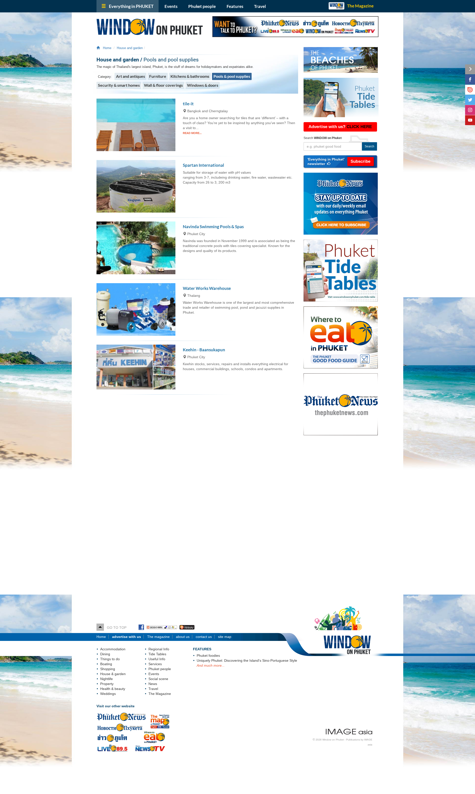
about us (183, 637)
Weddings (108, 694)
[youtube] (470, 120)
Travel (260, 6)
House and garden (130, 48)
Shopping (107, 669)
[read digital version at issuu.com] (470, 90)
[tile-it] (135, 125)
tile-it (188, 103)
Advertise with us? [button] (340, 126)
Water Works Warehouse (207, 288)
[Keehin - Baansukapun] (135, 367)
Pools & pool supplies (232, 76)
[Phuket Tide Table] (341, 97)
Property (107, 684)
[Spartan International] (135, 186)
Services (155, 664)
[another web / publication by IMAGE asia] (349, 731)
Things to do (110, 659)
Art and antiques (130, 76)
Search (369, 146)
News (152, 684)
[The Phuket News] (343, 404)
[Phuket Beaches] (341, 60)
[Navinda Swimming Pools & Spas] (135, 247)
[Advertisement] (341, 519)
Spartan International (203, 165)
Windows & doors (202, 85)
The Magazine (360, 5)
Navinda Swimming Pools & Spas (213, 226)
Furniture (157, 76)
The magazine (158, 637)
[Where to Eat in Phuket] (343, 337)
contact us (204, 637)
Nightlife (106, 679)
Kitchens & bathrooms (189, 76)
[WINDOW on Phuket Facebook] (141, 628)
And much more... (211, 665)
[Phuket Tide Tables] (343, 270)
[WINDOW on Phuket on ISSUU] (186, 628)
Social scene (158, 679)
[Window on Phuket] (150, 26)
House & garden (113, 674)
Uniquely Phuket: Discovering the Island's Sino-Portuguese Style (247, 660)
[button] (340, 161)
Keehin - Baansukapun (204, 349)
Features (235, 6)
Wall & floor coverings (163, 85)
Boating (106, 664)
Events (171, 6)
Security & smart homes (119, 85)
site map (224, 637)
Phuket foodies (208, 655)
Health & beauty (112, 689)
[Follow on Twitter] (470, 100)
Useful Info (156, 659)
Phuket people (202, 6)
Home (106, 48)
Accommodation (112, 649)
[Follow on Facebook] (470, 79)
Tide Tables (157, 654)
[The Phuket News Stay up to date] (343, 204)
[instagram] (470, 110)
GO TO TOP (115, 628)
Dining (105, 654)
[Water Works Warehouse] (135, 309)
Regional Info (158, 649)
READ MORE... (192, 133)
